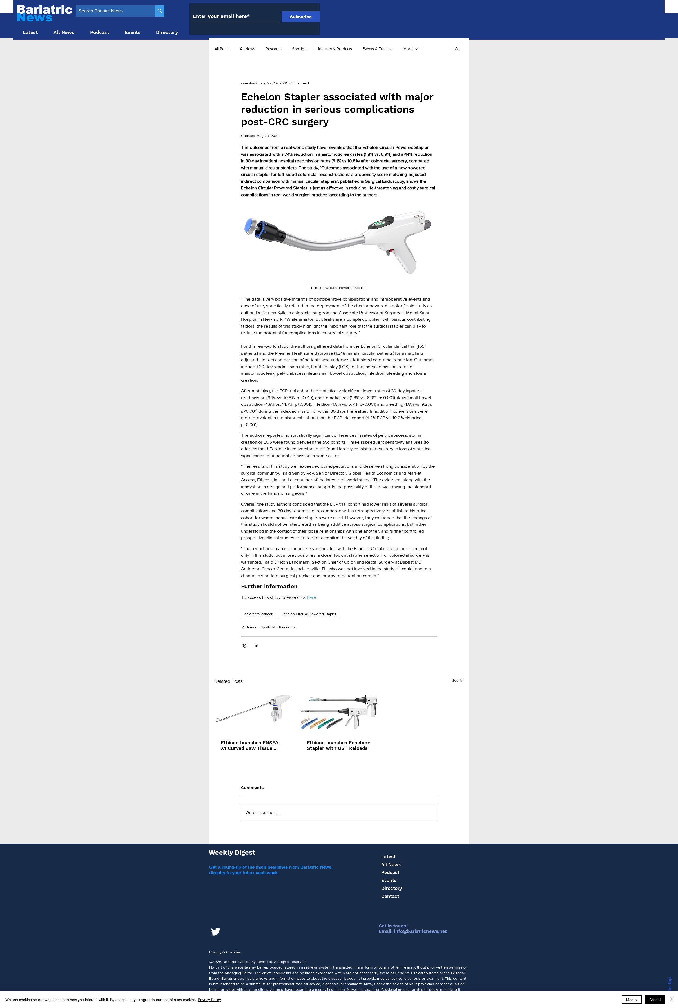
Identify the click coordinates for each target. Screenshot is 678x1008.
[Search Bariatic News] (159, 11)
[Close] (671, 999)
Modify (631, 999)
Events (388, 880)
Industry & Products (335, 48)
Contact (390, 896)
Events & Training (378, 48)
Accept (655, 999)
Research (274, 48)
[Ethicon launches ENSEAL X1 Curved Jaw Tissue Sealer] (253, 711)
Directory (391, 888)
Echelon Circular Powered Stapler (309, 614)
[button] (456, 49)
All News (247, 48)
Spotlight (299, 48)
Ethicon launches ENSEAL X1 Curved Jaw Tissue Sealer (251, 745)
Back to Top (669, 990)
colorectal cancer (258, 614)
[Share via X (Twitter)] (243, 645)
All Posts (222, 48)
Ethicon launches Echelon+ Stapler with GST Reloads (338, 745)
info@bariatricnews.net (420, 931)
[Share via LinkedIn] (256, 645)
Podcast (390, 872)
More (407, 48)
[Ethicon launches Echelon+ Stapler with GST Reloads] (339, 712)
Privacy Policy (209, 999)
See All (457, 680)
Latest (388, 856)
